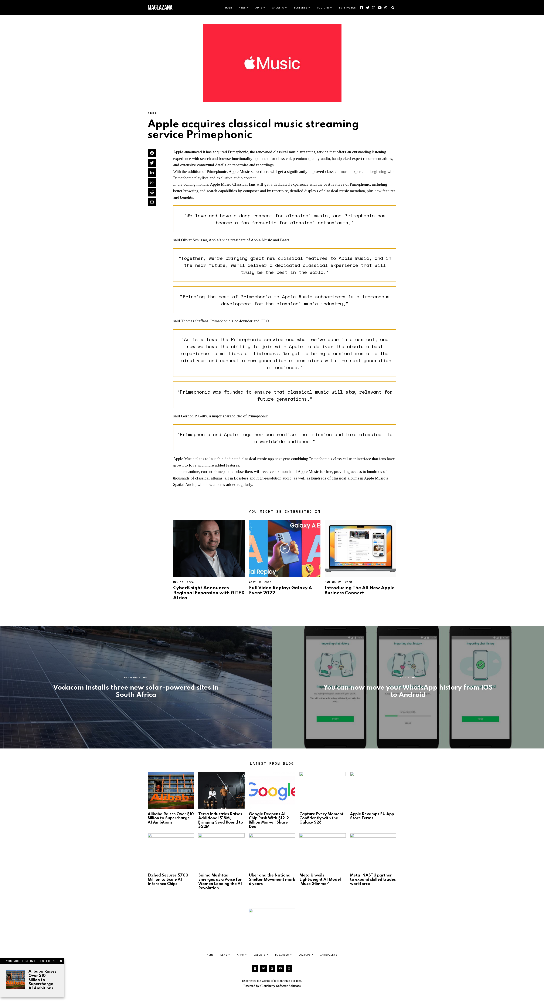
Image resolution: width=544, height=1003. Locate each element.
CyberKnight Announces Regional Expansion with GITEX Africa (209, 593)
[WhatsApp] (385, 7)
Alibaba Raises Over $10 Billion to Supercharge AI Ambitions (42, 980)
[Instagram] (373, 7)
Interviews (347, 7)
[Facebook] (361, 7)
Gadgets (278, 7)
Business (300, 7)
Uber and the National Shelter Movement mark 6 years (272, 880)
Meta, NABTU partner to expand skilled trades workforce (373, 880)
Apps (258, 7)
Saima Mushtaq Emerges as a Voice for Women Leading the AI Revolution (220, 882)
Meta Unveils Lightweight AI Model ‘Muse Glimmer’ (320, 880)
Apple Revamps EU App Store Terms (372, 816)
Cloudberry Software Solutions (280, 985)
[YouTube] (380, 7)
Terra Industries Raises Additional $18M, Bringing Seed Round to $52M (220, 820)
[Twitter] (367, 7)
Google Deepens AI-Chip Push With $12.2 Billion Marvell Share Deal (269, 820)
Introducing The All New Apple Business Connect (360, 590)
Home (228, 7)
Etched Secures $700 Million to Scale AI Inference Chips (168, 880)
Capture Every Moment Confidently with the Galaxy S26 (321, 818)
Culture (323, 7)
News (242, 7)
